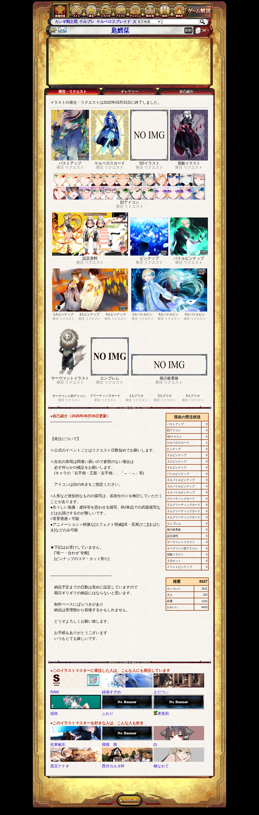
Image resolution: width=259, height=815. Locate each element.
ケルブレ (87, 21)
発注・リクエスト (72, 91)
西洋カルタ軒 (113, 766)
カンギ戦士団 (66, 21)
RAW (54, 692)
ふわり (107, 713)
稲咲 (54, 713)
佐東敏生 (58, 744)
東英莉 (163, 713)
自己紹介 (186, 91)
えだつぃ (161, 692)
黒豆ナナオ (59, 766)
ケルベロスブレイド (114, 21)
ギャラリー (129, 91)
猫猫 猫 (109, 744)
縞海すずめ (111, 692)
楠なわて (161, 766)
